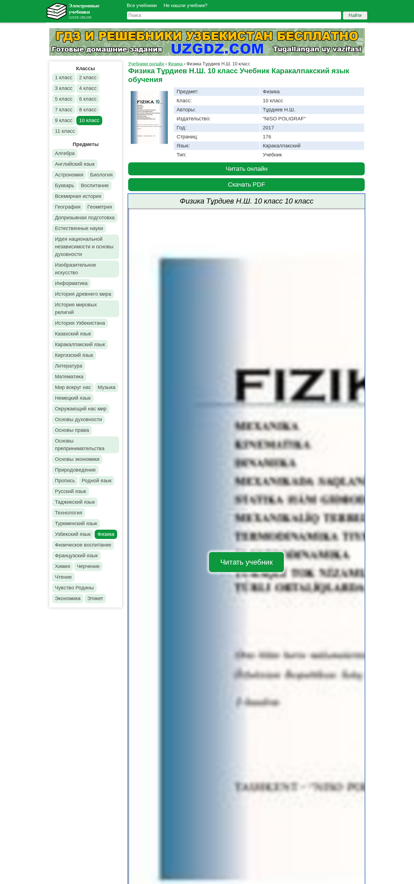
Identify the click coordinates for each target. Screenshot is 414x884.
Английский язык (75, 164)
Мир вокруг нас (73, 387)
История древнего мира (83, 294)
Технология (68, 513)
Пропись (65, 480)
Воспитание (95, 185)
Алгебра (65, 153)
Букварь (64, 185)
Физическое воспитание (83, 545)
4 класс (88, 88)
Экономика (68, 598)
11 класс (65, 131)
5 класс (63, 99)
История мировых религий (76, 308)
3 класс (63, 88)
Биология (101, 175)
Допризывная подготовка (85, 217)
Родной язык (97, 480)
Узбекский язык (73, 534)
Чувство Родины (74, 588)
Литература (68, 366)
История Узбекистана (80, 323)
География (68, 207)
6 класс (88, 99)
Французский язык (76, 555)
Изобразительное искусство (75, 268)
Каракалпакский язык (80, 344)
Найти (355, 15)
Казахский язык (73, 334)
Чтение (63, 577)
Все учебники (142, 5)
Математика (69, 376)
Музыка (106, 387)
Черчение (88, 566)
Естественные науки (79, 228)
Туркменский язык (76, 523)
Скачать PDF (246, 184)
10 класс (89, 120)
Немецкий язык (73, 398)
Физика (105, 534)
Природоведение (75, 470)
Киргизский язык (74, 355)
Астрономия (69, 175)
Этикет (95, 598)
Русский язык (70, 491)
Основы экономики (77, 459)
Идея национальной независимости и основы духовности (84, 246)
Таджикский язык (75, 502)
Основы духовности (78, 419)
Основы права (72, 430)
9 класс (63, 120)
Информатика (71, 283)
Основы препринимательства (79, 444)
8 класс (88, 109)
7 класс (63, 109)
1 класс (63, 77)
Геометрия (99, 207)
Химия (62, 566)
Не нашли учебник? (185, 5)
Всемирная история (78, 196)
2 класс (88, 77)
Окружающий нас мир (80, 409)
